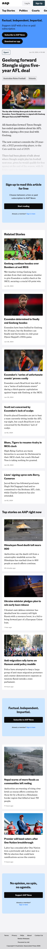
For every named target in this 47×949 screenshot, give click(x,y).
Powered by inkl (23, 942)
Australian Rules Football (14, 78)
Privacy (14, 935)
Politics (23, 10)
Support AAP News (23, 895)
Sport (6, 52)
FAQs (22, 935)
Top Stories (8, 10)
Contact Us (39, 935)
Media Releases (23, 938)
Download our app (12, 41)
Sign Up (39, 3)
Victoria (32, 78)
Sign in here (31, 214)
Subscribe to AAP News (15, 35)
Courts (36, 10)
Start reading (23, 206)
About (29, 935)
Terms (6, 935)
